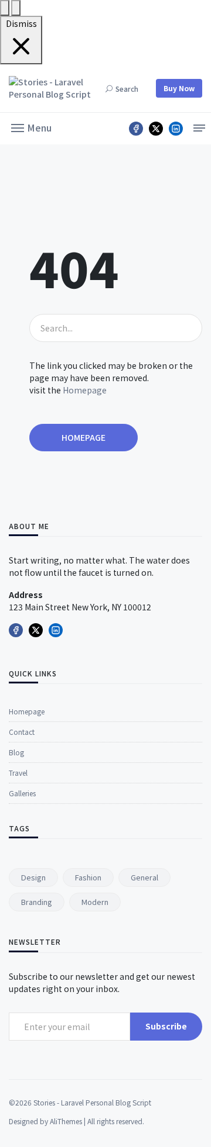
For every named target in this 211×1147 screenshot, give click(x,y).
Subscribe (166, 1026)
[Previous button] (16, 8)
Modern (94, 901)
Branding (36, 901)
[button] (31, 127)
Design (33, 877)
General (144, 877)
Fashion (88, 877)
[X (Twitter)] (156, 129)
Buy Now (179, 88)
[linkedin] (176, 129)
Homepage (85, 390)
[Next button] (4, 8)
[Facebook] (136, 129)
